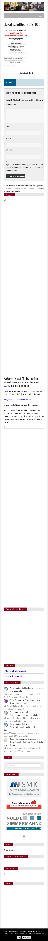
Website (9, 149)
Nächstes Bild (25, 73)
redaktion (12, 30)
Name (8, 126)
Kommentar (11, 104)
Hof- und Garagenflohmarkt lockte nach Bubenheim (19, 727)
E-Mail (8, 138)
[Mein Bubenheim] (24, 6)
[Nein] (45, 935)
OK (19, 937)
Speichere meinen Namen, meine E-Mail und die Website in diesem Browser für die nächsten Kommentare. (26, 167)
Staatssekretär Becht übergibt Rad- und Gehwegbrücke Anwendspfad (23, 742)
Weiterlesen (26, 937)
